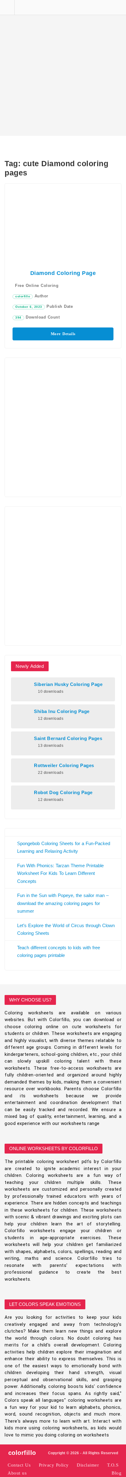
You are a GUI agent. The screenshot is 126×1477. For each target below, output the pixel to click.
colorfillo (22, 296)
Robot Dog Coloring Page (63, 792)
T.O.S (113, 1465)
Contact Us (19, 1465)
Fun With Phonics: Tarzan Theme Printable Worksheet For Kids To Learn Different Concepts (60, 873)
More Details (63, 333)
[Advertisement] (63, 68)
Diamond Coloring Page (63, 273)
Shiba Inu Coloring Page (62, 711)
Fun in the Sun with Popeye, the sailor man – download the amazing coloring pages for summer (63, 903)
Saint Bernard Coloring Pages (68, 738)
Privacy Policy (54, 1465)
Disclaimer (88, 1465)
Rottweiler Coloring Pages (64, 765)
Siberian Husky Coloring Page (68, 684)
